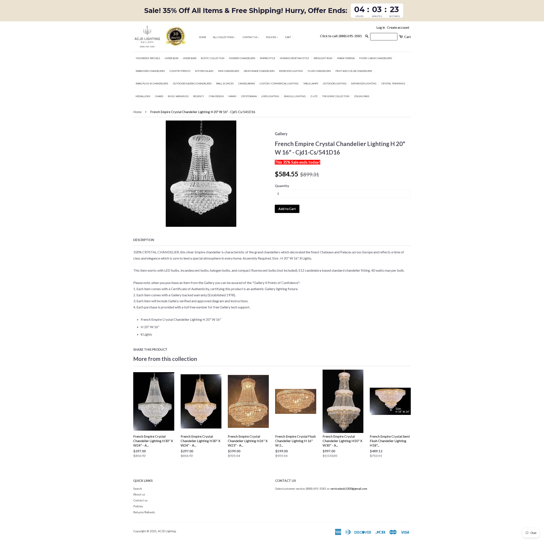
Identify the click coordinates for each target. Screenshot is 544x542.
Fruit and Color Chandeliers (354, 71)
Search (137, 488)
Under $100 (171, 58)
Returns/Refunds (144, 512)
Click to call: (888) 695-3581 (341, 36)
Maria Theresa (346, 58)
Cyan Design (216, 96)
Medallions (143, 96)
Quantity (282, 186)
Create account (398, 27)
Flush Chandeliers (319, 71)
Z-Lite (313, 96)
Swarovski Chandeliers (150, 71)
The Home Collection (335, 96)
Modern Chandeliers (242, 58)
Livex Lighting (270, 96)
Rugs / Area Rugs (178, 96)
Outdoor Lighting (335, 83)
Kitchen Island (204, 71)
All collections (223, 37)
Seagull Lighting (295, 96)
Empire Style (267, 58)
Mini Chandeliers (228, 71)
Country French (179, 71)
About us (139, 494)
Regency (198, 96)
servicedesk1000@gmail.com (348, 488)
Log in (380, 27)
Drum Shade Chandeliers (259, 71)
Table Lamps (310, 83)
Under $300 (189, 58)
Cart (288, 37)
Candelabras (246, 83)
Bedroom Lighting (291, 71)
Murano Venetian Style (294, 58)
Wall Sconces (225, 83)
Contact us (250, 37)
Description (143, 240)
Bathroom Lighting (364, 83)
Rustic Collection (212, 58)
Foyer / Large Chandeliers (375, 58)
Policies (271, 37)
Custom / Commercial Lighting (279, 83)
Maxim (232, 96)
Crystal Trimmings (393, 83)
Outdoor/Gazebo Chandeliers (192, 83)
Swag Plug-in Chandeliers (152, 83)
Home (202, 37)
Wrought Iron (323, 58)
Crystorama (249, 96)
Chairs (159, 96)
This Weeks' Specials (148, 58)
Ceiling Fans (361, 96)
